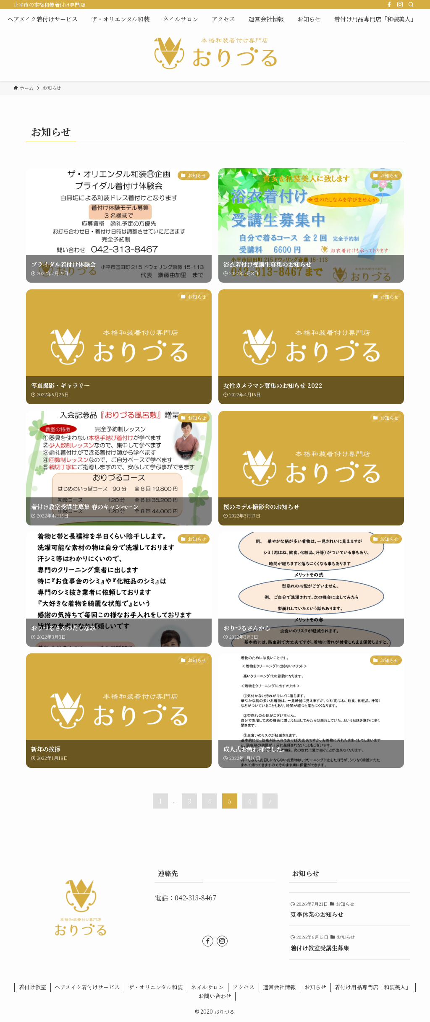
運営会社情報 (279, 987)
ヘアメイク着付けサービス (87, 987)
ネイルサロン (207, 987)
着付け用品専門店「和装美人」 (373, 987)
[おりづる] (215, 53)
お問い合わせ (215, 996)
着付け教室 (32, 987)
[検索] (411, 4)
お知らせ (315, 987)
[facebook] (389, 4)
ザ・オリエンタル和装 (155, 987)
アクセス (243, 987)
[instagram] (400, 4)
